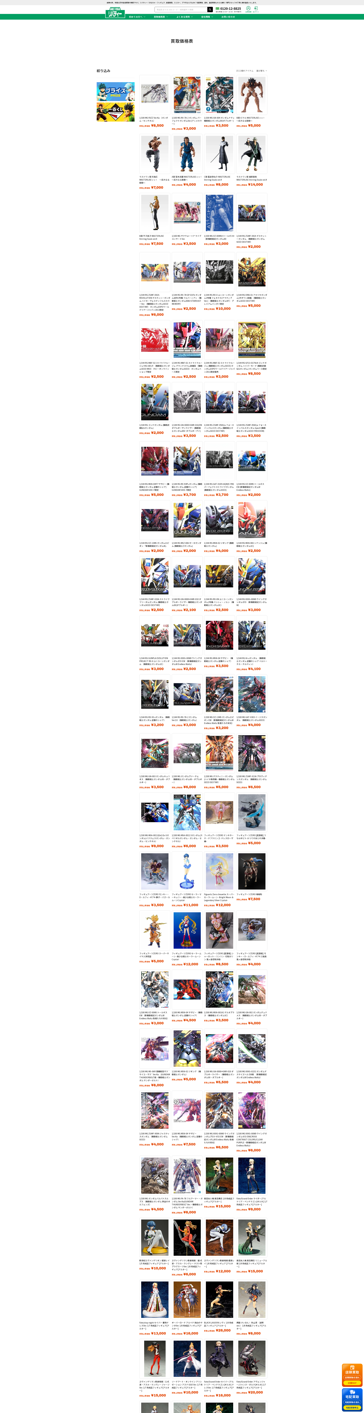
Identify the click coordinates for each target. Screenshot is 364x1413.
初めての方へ (135, 16)
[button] (261, 71)
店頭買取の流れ (352, 1377)
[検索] (210, 9)
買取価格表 (159, 16)
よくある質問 (183, 16)
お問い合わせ (228, 16)
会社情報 (205, 16)
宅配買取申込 (352, 1407)
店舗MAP (352, 1382)
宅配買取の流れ (352, 1402)
